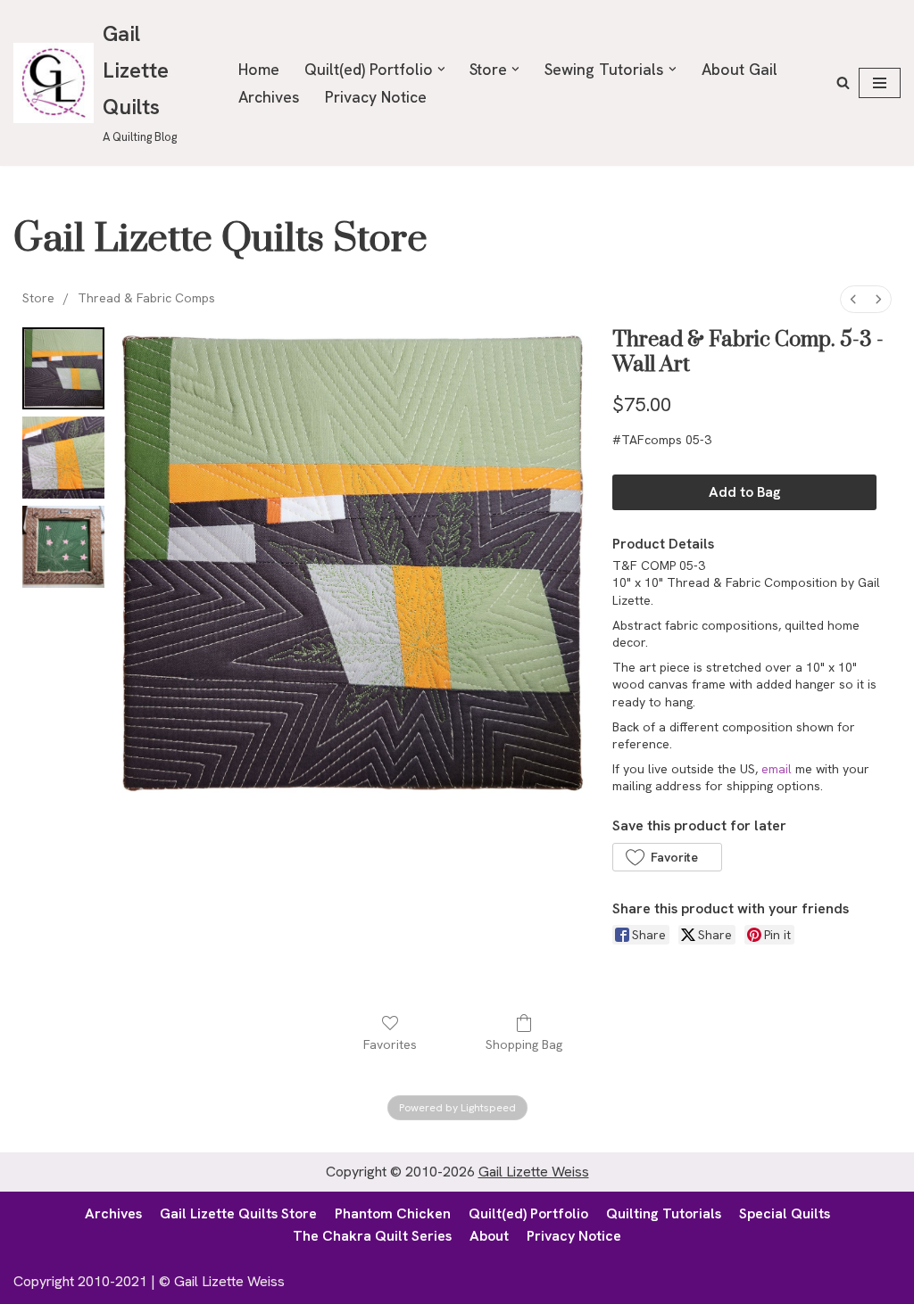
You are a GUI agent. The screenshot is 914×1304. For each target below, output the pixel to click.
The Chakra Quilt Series (372, 1235)
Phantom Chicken (393, 1213)
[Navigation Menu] (880, 83)
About (489, 1235)
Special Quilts (784, 1213)
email (776, 769)
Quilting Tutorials (663, 1213)
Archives (269, 97)
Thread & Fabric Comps (146, 298)
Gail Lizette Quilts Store (238, 1213)
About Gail (739, 69)
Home (258, 69)
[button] (441, 69)
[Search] (843, 82)
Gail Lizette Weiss (533, 1171)
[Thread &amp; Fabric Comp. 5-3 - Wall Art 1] (63, 458)
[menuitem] (853, 299)
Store (38, 298)
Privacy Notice (376, 97)
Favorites (390, 1044)
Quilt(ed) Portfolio (528, 1213)
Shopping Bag (524, 1044)
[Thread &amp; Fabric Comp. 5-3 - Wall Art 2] (63, 547)
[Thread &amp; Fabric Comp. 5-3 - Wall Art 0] (63, 368)
